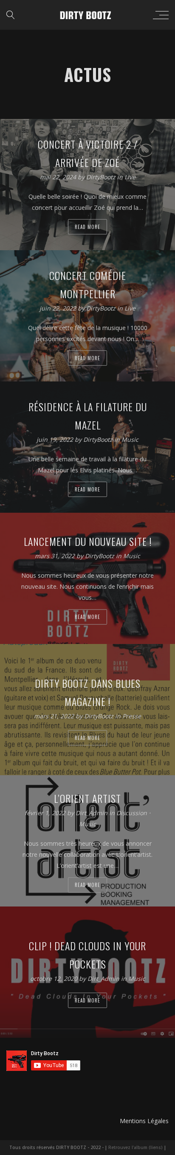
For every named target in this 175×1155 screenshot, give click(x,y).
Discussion (131, 813)
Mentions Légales (144, 1121)
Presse (131, 716)
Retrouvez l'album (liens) (135, 1147)
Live (129, 177)
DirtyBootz (101, 177)
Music (129, 439)
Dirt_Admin (92, 813)
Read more (87, 226)
